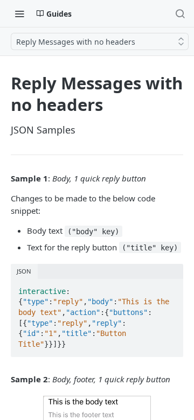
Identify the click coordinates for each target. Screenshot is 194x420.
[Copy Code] (170, 288)
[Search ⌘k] (180, 13)
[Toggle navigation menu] (19, 13)
